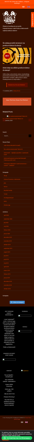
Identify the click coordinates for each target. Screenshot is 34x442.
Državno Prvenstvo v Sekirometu (12, 179)
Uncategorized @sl (8, 197)
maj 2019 (6, 263)
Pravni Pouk (28, 417)
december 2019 (8, 237)
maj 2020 (6, 226)
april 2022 (6, 215)
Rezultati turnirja (8, 190)
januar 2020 (7, 233)
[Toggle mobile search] (27, 12)
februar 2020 (7, 230)
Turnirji (5, 194)
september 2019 (8, 248)
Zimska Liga (7, 205)
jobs (5, 183)
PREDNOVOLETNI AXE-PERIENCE (16, 85)
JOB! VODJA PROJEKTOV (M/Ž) (12, 145)
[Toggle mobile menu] (30, 12)
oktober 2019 (7, 244)
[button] (17, 438)
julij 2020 (6, 222)
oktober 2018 (7, 288)
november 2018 (8, 285)
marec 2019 (7, 270)
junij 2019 (6, 259)
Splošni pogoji (17, 419)
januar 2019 (7, 277)
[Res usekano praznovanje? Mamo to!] (17, 116)
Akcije (14, 90)
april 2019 (6, 266)
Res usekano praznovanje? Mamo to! (13, 118)
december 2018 (8, 281)
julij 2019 (6, 255)
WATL (5, 201)
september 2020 (8, 219)
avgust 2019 (7, 252)
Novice (18, 90)
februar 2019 (7, 274)
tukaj (18, 435)
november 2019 (8, 241)
